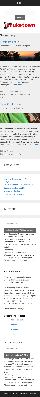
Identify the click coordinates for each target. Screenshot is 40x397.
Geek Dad (18, 91)
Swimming (31, 94)
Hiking (16, 94)
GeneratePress (31, 394)
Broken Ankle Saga (10, 154)
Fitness (10, 91)
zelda (2, 98)
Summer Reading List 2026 (15, 188)
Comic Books (7, 94)
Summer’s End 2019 (11, 41)
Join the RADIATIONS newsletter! (20, 230)
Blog (4, 91)
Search (20, 18)
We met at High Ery (12, 191)
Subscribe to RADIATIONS (17, 355)
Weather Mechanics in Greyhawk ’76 (19, 185)
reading (23, 94)
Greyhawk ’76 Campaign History (17, 194)
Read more (17, 85)
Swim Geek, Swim (10, 104)
